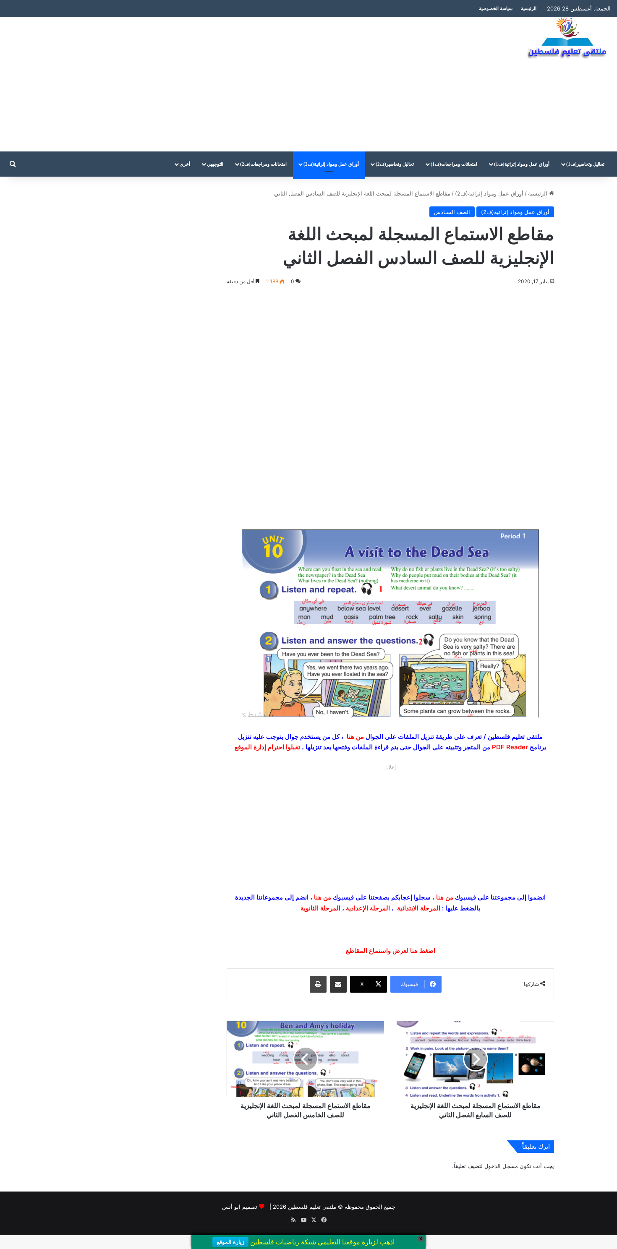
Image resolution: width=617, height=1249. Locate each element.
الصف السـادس (452, 212)
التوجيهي (215, 164)
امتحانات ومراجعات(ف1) (454, 164)
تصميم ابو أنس (239, 1206)
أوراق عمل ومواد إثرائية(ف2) (331, 164)
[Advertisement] (205, 84)
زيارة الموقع (230, 1242)
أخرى (185, 164)
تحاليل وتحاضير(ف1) (585, 164)
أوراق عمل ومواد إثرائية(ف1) (521, 164)
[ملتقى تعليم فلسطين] (569, 38)
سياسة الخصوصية (495, 8)
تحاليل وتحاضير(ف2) (395, 164)
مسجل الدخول (501, 1166)
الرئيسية (528, 8)
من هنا (355, 737)
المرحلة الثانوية (320, 908)
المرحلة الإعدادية (368, 908)
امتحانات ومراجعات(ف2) (263, 164)
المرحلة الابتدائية (418, 908)
